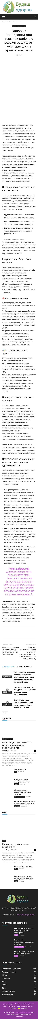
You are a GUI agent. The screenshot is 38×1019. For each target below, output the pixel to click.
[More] (28, 99)
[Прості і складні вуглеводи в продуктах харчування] (7, 954)
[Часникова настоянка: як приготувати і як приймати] (7, 879)
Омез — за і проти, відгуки (23, 866)
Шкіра (16, 784)
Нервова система (7, 739)
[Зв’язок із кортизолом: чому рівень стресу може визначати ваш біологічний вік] (7, 690)
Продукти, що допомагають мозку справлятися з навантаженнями (17, 745)
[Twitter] (14, 99)
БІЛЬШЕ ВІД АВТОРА (24, 667)
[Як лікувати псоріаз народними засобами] (7, 782)
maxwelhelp (5, 750)
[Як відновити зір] (7, 772)
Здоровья (6, 1004)
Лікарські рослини (28, 1004)
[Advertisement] (19, 77)
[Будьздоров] (19, 7)
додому (4, 22)
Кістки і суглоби (19, 946)
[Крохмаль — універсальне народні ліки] (19, 829)
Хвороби (13, 1008)
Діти (16, 956)
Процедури (11, 1006)
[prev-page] (3, 712)
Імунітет (17, 1004)
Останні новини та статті (16, 22)
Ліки (4, 840)
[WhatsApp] (24, 99)
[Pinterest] (19, 99)
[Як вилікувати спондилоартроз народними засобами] (7, 942)
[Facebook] (9, 99)
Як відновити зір (20, 769)
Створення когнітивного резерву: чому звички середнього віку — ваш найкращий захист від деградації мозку (27, 653)
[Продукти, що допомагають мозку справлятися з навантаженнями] (19, 731)
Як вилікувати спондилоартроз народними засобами (24, 942)
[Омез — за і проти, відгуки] (7, 869)
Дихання (17, 806)
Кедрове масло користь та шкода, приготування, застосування (23, 931)
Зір (16, 772)
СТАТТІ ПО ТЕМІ (8, 667)
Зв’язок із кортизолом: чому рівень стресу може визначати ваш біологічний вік (10, 651)
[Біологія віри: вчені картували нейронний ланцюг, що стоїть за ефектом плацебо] (7, 702)
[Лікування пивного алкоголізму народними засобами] (7, 793)
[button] (3, 17)
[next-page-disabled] (6, 712)
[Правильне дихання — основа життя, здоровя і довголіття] (7, 804)
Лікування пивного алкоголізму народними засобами (22, 792)
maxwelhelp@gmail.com (26, 915)
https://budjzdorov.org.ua (23, 1012)
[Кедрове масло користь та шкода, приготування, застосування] (7, 931)
